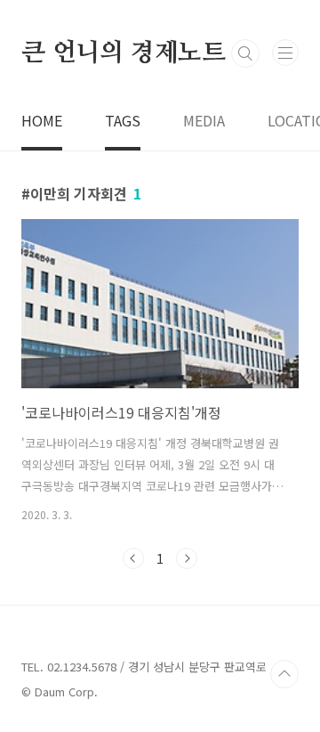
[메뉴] (285, 52)
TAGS (122, 120)
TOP (284, 674)
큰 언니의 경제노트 (123, 53)
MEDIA (204, 120)
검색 (245, 53)
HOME (41, 120)
